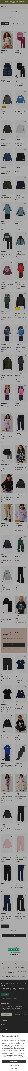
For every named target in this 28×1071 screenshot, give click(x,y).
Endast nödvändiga (14, 1065)
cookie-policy (20, 1057)
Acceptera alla (14, 1061)
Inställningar (14, 1068)
